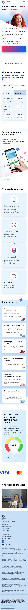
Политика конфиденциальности (8, 521)
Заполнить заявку (6, 538)
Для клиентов (6, 92)
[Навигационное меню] (24, 2)
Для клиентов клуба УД (19, 92)
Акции (3, 532)
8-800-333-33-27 (7, 544)
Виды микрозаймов (6, 526)
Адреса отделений (6, 536)
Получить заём (5, 528)
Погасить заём (5, 530)
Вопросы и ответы (6, 534)
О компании (5, 524)
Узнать (6, 457)
